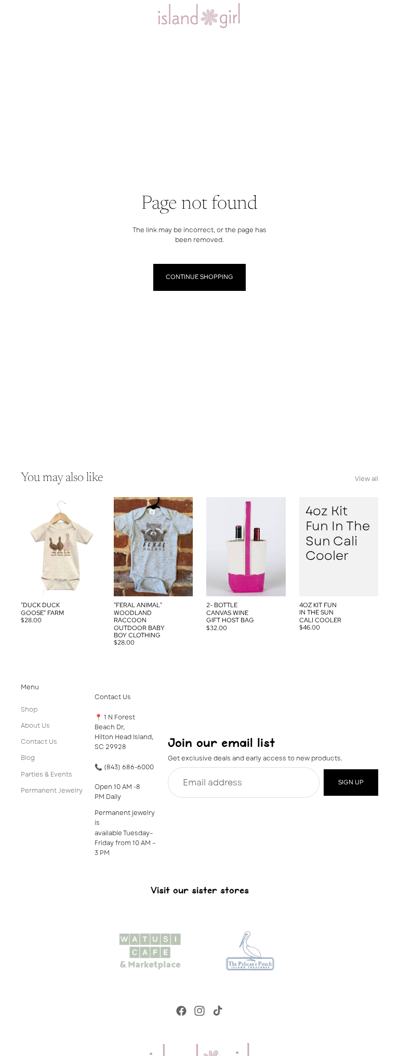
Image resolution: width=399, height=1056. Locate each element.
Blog (28, 758)
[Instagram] (199, 1011)
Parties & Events (46, 774)
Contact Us (39, 741)
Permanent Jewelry (52, 790)
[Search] (34, 15)
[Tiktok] (217, 1011)
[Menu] (12, 16)
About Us (35, 725)
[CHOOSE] (84, 580)
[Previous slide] (32, 547)
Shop (29, 709)
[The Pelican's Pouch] (249, 948)
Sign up (351, 782)
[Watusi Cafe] (149, 948)
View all (366, 479)
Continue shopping (199, 277)
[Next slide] (88, 547)
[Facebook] (181, 1011)
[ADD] (362, 580)
